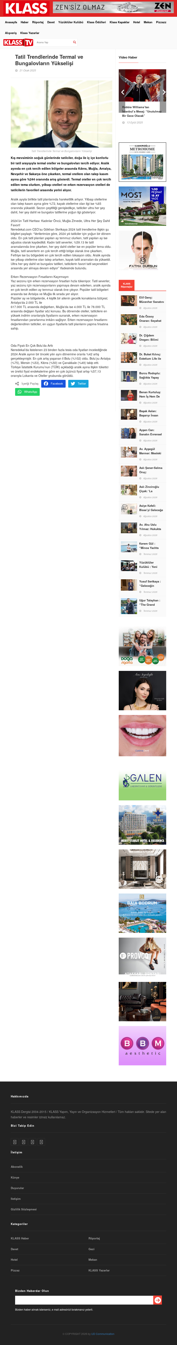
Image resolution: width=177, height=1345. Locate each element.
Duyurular (17, 1188)
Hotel (136, 22)
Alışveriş (11, 33)
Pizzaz (15, 1270)
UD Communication (102, 1334)
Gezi (91, 1249)
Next (163, 91)
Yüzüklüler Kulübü (70, 22)
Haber (24, 22)
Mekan (148, 22)
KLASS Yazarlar (99, 1270)
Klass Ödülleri (96, 22)
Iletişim (16, 1199)
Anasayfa (11, 22)
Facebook (57, 383)
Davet (51, 22)
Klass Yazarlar (29, 33)
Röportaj (38, 22)
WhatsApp (30, 392)
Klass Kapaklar (120, 22)
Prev (122, 91)
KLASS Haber (20, 1238)
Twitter (82, 383)
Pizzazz (161, 22)
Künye (15, 1177)
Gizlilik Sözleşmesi (24, 1209)
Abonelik (17, 1167)
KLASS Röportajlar (127, 285)
